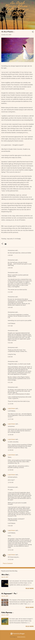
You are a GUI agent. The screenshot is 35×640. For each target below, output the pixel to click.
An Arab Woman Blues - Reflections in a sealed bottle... (17, 9)
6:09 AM (10, 356)
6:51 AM (10, 382)
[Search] (33, 3)
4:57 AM (10, 326)
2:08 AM (10, 255)
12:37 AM (10, 419)
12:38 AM (10, 434)
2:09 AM (10, 267)
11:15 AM (10, 403)
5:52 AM (10, 342)
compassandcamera (21, 636)
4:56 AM (10, 525)
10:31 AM (10, 550)
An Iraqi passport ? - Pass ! (9, 594)
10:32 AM (10, 559)
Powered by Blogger (18, 633)
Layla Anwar (11, 408)
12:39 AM (10, 470)
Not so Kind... (5, 575)
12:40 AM (10, 482)
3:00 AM (10, 307)
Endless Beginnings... (7, 612)
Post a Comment (8, 563)
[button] (33, 32)
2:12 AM (10, 292)
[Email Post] (6, 244)
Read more (30, 588)
